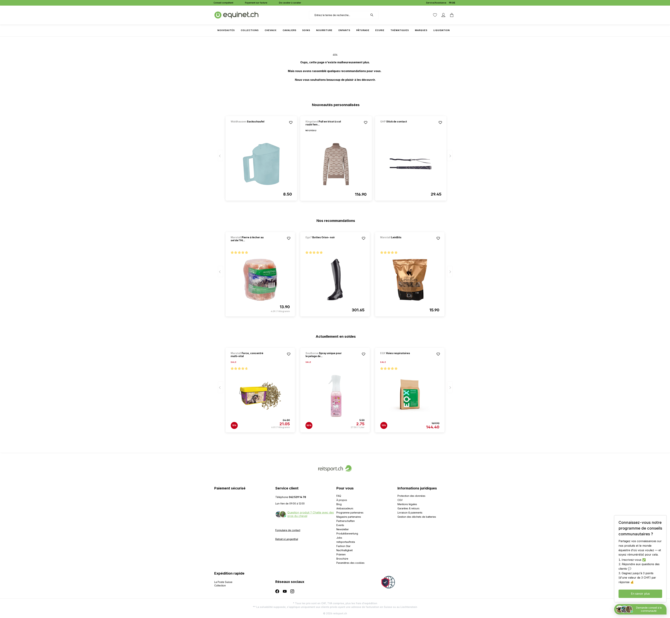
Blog (339, 504)
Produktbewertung (347, 533)
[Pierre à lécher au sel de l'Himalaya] (260, 279)
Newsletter (342, 529)
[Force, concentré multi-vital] (260, 395)
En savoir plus (640, 593)
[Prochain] (449, 155)
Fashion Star (343, 546)
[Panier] (452, 15)
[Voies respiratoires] (398, 358)
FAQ (338, 495)
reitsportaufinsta (345, 541)
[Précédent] (220, 155)
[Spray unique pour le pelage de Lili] (335, 395)
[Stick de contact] (398, 126)
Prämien (341, 554)
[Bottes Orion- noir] (324, 242)
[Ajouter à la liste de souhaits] (290, 122)
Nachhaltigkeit (344, 550)
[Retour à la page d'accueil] (236, 14)
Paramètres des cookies (350, 562)
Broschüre (342, 558)
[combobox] (338, 15)
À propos (341, 500)
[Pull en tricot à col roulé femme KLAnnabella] (336, 164)
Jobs (339, 537)
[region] (335, 157)
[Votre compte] (443, 15)
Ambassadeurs (344, 508)
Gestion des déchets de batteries (416, 516)
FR (450, 2)
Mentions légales (407, 504)
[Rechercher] (373, 15)
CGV (400, 500)
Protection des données (411, 495)
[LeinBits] (398, 242)
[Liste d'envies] (435, 15)
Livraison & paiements (409, 512)
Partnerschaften (345, 520)
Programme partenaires (349, 512)
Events (340, 525)
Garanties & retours (408, 508)
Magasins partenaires (348, 516)
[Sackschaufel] (249, 126)
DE (453, 2)
